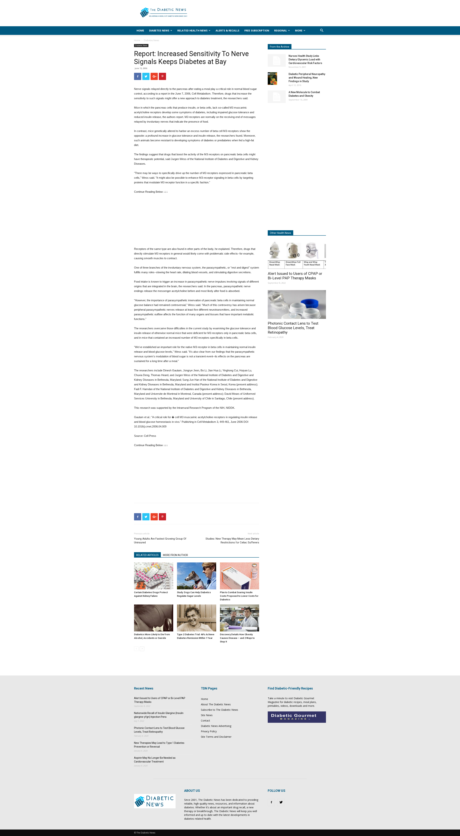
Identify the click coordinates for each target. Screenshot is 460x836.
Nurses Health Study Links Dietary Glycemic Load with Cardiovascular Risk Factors (305, 59)
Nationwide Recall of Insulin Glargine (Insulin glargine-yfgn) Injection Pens (158, 715)
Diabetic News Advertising (216, 726)
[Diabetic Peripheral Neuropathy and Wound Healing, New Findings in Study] (272, 78)
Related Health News (192, 30)
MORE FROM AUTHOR (175, 555)
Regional (280, 30)
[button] (321, 31)
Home (140, 30)
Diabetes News (159, 30)
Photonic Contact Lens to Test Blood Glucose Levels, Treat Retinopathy (293, 328)
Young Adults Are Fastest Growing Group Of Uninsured (160, 540)
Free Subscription (256, 30)
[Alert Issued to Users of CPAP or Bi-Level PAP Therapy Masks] (297, 254)
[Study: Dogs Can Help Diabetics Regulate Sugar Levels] (196, 575)
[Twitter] (281, 802)
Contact (205, 720)
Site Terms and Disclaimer (216, 736)
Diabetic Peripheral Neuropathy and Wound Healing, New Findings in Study (307, 78)
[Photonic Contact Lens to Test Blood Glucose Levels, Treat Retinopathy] (297, 304)
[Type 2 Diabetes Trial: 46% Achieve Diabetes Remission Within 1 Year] (196, 617)
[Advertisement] (260, 13)
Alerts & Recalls (227, 30)
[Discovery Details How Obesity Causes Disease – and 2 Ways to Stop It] (239, 617)
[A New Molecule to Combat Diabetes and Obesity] (277, 96)
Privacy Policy (209, 731)
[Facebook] (271, 802)
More (298, 30)
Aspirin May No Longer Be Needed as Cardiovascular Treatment (155, 759)
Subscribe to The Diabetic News (219, 709)
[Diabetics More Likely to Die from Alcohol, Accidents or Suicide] (153, 617)
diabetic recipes (293, 702)
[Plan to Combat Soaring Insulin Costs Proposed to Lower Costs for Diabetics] (239, 575)
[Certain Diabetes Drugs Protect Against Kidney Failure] (153, 575)
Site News (207, 715)
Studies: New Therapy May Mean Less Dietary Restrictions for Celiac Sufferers (232, 540)
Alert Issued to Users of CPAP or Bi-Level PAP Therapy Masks (295, 275)
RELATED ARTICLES (147, 555)
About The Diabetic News (216, 704)
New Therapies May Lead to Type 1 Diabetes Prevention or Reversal (159, 744)
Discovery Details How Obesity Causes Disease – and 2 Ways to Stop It (237, 638)
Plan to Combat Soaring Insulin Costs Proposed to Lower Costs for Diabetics (239, 596)
